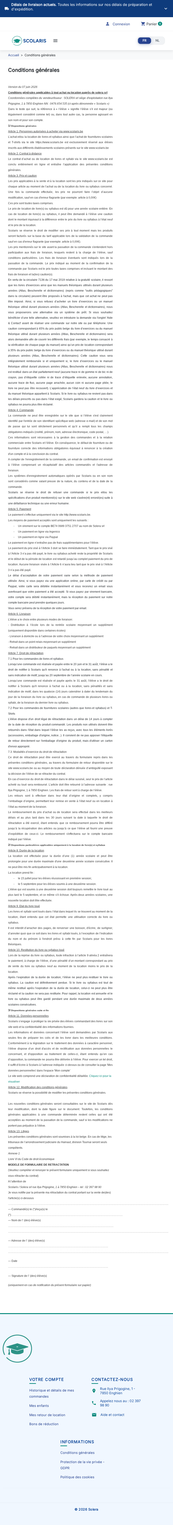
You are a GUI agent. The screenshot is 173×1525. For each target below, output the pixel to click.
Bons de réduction (44, 1424)
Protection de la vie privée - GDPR (82, 1465)
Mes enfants (39, 1406)
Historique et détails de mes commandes (51, 1393)
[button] (117, 24)
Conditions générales (77, 1453)
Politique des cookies (77, 1477)
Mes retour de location (47, 1415)
